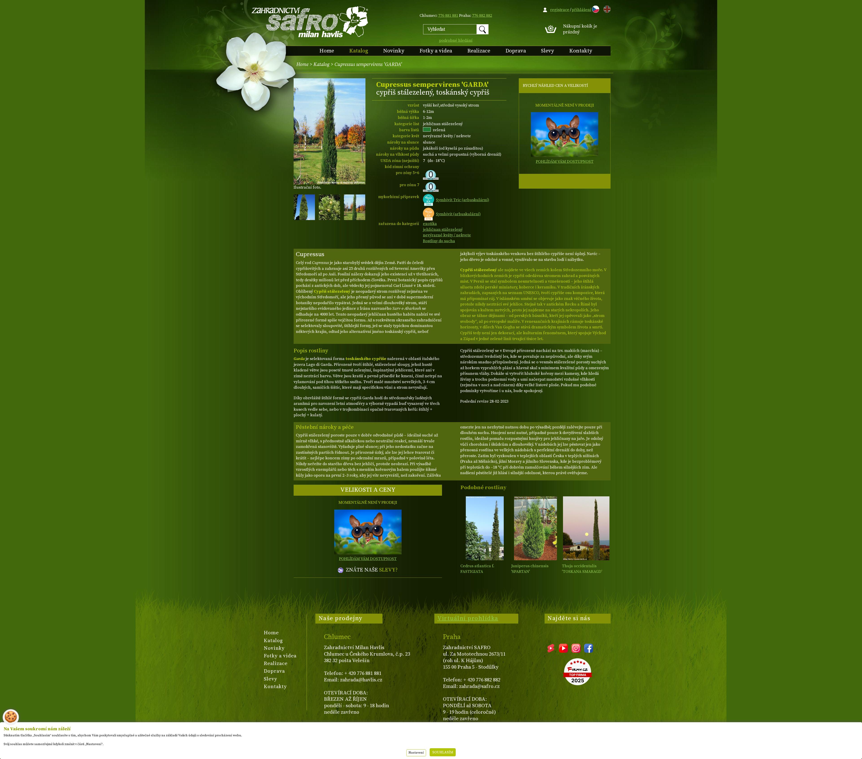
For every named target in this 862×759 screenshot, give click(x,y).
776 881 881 (448, 15)
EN (606, 8)
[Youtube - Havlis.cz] (563, 651)
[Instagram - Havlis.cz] (576, 651)
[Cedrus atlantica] (484, 528)
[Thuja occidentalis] (586, 528)
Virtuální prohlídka (467, 618)
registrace (559, 9)
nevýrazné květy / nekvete (447, 235)
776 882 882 (482, 15)
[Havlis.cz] (310, 22)
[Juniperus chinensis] (535, 528)
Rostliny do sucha (439, 241)
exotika (430, 223)
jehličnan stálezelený (443, 229)
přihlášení (581, 9)
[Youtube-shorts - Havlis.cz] (551, 651)
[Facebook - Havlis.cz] (588, 651)
